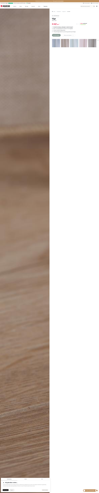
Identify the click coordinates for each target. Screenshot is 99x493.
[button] (49, 1)
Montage (26, 6)
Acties (39, 6)
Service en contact (95, 3)
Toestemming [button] (9, 479)
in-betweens (59, 11)
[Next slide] (98, 40)
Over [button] (42, 479)
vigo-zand (64, 11)
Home (54, 11)
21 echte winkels (87, 3)
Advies (21, 6)
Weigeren (11, 490)
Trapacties (45, 6)
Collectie (14, 6)
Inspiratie (33, 6)
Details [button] (26, 479)
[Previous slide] (50, 40)
